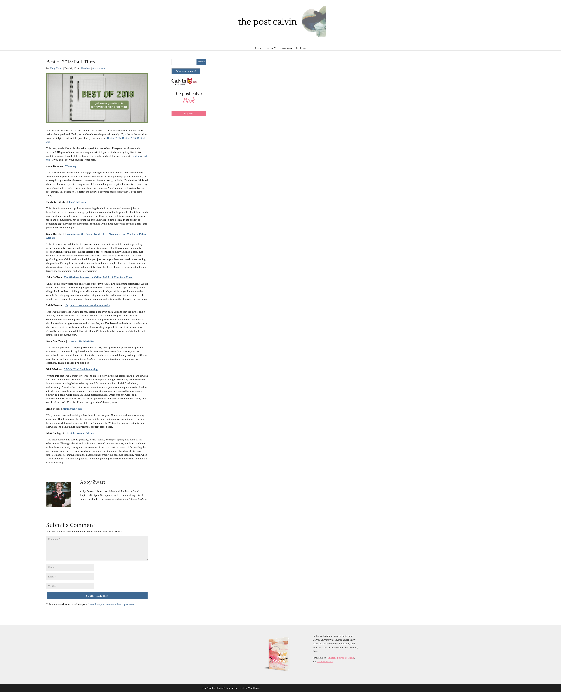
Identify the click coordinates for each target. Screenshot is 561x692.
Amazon (331, 657)
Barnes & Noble (345, 657)
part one (137, 155)
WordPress (253, 687)
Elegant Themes (224, 687)
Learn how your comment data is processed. (111, 604)
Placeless (85, 68)
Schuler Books (325, 661)
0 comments (98, 68)
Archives (301, 48)
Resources (286, 48)
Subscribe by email (186, 71)
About (258, 48)
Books (269, 48)
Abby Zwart (56, 68)
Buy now (189, 113)
